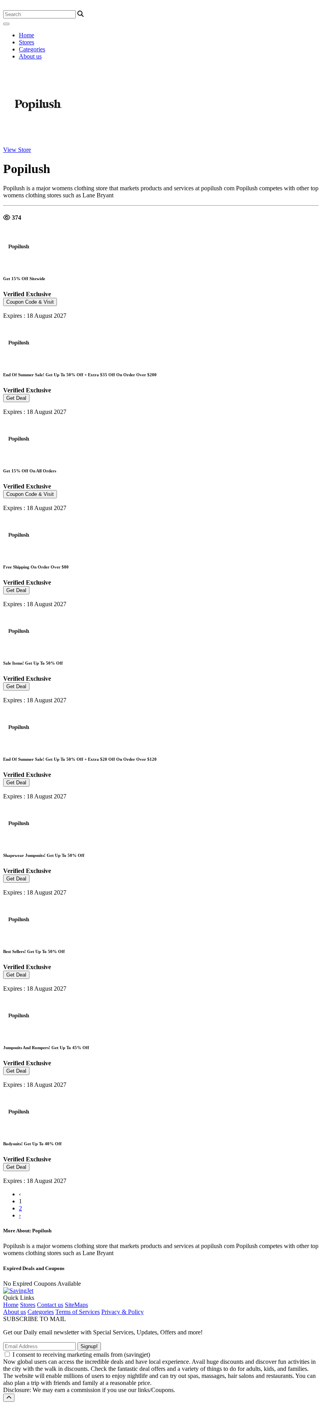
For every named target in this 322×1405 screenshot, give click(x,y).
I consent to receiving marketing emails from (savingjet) (81, 1354)
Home (26, 35)
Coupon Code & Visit (30, 302)
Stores (26, 42)
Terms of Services (77, 1311)
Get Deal (16, 398)
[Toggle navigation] (6, 24)
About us (30, 56)
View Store (17, 149)
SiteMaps (76, 1304)
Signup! (89, 1346)
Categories (32, 49)
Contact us (50, 1304)
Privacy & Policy (122, 1311)
